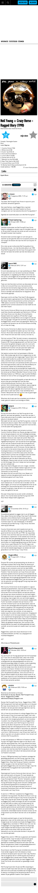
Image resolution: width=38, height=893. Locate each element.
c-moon (11, 194)
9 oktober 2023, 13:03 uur (18, 650)
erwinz (11, 685)
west (10, 507)
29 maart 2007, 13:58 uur (18, 222)
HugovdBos (13, 555)
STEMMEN (21, 41)
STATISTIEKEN (13, 41)
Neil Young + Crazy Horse (16, 120)
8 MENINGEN (16, 185)
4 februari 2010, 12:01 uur (18, 265)
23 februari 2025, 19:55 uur (18, 687)
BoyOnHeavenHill (15, 648)
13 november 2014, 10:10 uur (19, 509)
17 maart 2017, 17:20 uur (18, 557)
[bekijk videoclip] (13, 152)
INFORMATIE (4, 41)
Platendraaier (15, 643)
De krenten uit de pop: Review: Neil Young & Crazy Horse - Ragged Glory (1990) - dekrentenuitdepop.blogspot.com (17, 696)
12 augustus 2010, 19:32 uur (19, 408)
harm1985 (12, 263)
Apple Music (4, 175)
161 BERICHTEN (6, 185)
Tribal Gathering (14, 220)
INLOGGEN (33, 2)
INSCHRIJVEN (23, 2)
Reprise (7, 145)
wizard (11, 406)
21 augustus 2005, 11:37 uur (19, 196)
